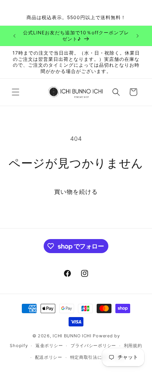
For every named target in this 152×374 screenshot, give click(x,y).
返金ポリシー (49, 345)
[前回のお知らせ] (14, 35)
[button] (15, 92)
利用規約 (133, 345)
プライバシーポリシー (93, 345)
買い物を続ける (76, 191)
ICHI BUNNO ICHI (72, 336)
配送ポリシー (48, 357)
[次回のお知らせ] (137, 35)
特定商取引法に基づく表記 (97, 357)
